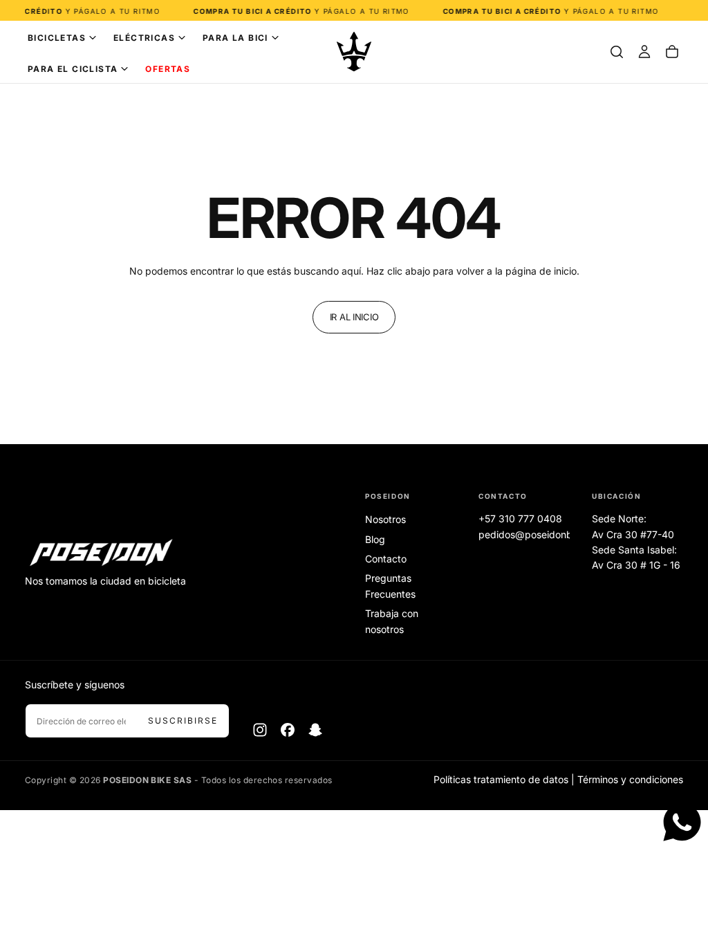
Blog (375, 539)
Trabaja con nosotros (391, 620)
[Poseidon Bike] (101, 553)
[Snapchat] (315, 730)
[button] (616, 52)
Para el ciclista (73, 69)
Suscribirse (183, 720)
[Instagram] (260, 730)
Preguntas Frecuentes (390, 585)
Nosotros (385, 519)
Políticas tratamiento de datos (501, 779)
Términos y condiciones (630, 779)
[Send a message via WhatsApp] (682, 822)
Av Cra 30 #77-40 (633, 534)
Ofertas (167, 69)
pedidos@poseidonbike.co (538, 534)
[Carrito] (672, 52)
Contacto (386, 559)
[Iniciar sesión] (644, 52)
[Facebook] (287, 730)
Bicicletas (57, 38)
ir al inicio (354, 316)
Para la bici (235, 38)
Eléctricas (144, 38)
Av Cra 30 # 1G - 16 (636, 565)
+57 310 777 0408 (520, 518)
